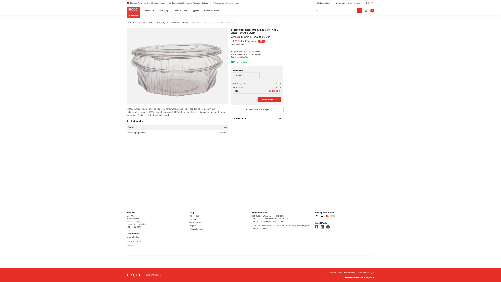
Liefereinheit (238, 71)
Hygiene (192, 226)
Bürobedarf (194, 216)
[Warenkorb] (372, 11)
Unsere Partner (133, 237)
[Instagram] (328, 227)
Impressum (331, 272)
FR (372, 3)
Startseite (131, 23)
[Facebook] (316, 227)
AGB (340, 272)
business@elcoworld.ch (136, 224)
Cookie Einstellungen (365, 272)
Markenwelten (133, 246)
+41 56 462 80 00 (134, 227)
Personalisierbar (196, 229)
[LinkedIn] (322, 227)
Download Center (134, 241)
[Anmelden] (366, 11)
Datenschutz (349, 272)
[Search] (359, 10)
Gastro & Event (195, 222)
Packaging (193, 219)
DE (367, 3)
